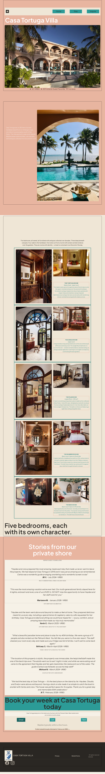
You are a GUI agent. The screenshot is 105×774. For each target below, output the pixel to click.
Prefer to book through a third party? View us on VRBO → (52, 729)
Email (21, 720)
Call (52, 720)
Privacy (3, 773)
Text (84, 720)
